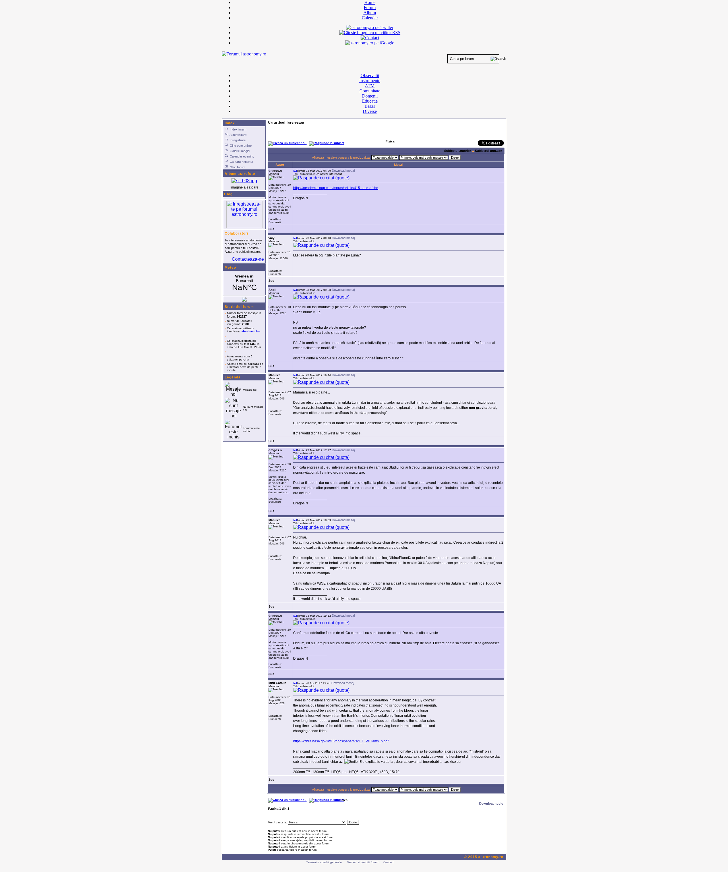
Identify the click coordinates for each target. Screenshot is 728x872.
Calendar (370, 17)
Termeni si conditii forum (362, 862)
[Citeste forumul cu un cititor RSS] (369, 32)
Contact (388, 862)
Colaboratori (236, 233)
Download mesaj (343, 170)
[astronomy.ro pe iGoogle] (369, 42)
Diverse (370, 111)
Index (230, 123)
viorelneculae (250, 331)
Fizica (343, 800)
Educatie (370, 101)
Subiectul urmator (488, 150)
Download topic (491, 803)
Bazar (370, 106)
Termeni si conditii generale (324, 862)
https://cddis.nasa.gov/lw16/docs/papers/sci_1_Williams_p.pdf (340, 741)
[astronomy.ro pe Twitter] (369, 27)
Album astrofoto (240, 174)
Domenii (370, 96)
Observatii (370, 75)
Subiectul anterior (457, 150)
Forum (370, 7)
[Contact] (370, 37)
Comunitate (369, 90)
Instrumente (369, 80)
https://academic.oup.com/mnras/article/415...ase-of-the (335, 188)
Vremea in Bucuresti (244, 283)
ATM (370, 85)
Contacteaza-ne (248, 259)
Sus (271, 229)
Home (369, 2)
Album (369, 12)
